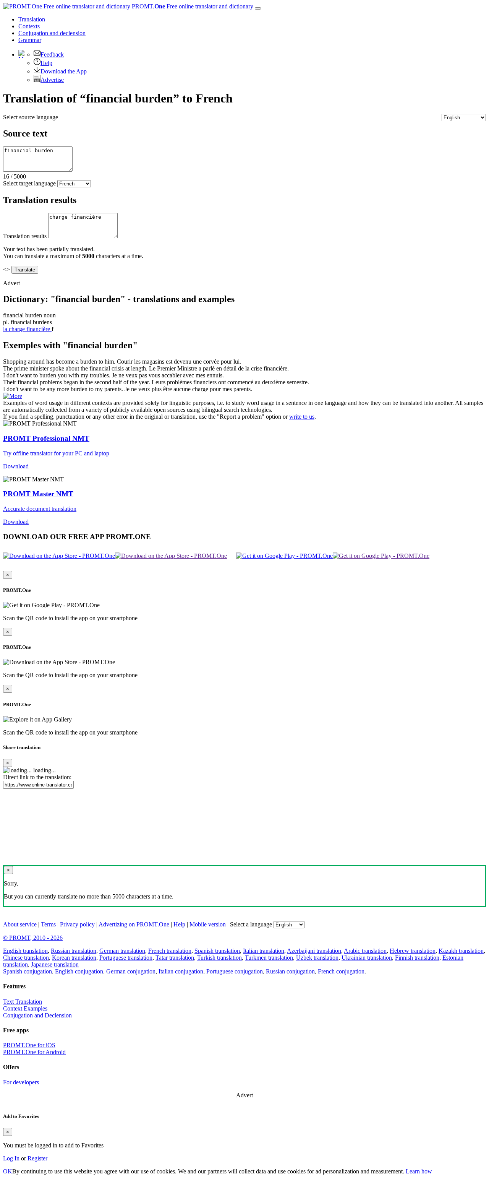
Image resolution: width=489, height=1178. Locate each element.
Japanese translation (55, 964)
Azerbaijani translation (314, 950)
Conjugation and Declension (37, 1015)
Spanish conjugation (27, 971)
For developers (21, 1082)
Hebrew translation (413, 950)
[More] (12, 396)
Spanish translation (217, 950)
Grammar (29, 40)
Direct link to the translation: (37, 777)
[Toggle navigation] (258, 8)
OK (7, 1171)
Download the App (63, 71)
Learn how (419, 1171)
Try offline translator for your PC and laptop (56, 453)
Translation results (25, 236)
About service (20, 924)
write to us (301, 416)
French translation (169, 950)
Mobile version (207, 924)
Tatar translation (174, 957)
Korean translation (74, 957)
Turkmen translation (269, 957)
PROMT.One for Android (34, 1052)
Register (37, 1158)
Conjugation (52, 33)
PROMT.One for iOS (29, 1045)
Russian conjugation (290, 971)
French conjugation (341, 971)
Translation (31, 19)
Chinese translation (26, 957)
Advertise (52, 79)
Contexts (29, 26)
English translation (25, 950)
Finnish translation (417, 957)
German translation (122, 950)
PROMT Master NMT (38, 494)
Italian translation (263, 950)
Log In (11, 1158)
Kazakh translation (461, 950)
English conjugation (79, 971)
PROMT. (191, 6)
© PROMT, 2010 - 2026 (33, 937)
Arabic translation (365, 950)
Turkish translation (219, 957)
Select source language (30, 117)
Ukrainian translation (367, 957)
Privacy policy (77, 924)
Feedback (52, 54)
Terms (48, 924)
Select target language (29, 183)
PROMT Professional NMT (46, 438)
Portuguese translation (125, 957)
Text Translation (22, 1001)
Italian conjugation (181, 971)
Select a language (251, 924)
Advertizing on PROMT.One (134, 924)
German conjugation (130, 971)
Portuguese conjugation (234, 971)
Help (46, 63)
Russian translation (73, 950)
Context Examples (25, 1008)
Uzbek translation (317, 957)
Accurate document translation (39, 508)
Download (16, 466)
